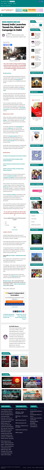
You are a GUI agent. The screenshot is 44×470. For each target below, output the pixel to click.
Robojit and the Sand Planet (21, 429)
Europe (32, 221)
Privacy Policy (8, 5)
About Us (5, 3)
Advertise (14, 3)
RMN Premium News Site (21, 420)
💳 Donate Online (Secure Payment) (14, 301)
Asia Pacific (33, 218)
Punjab (13, 356)
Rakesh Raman (8, 73)
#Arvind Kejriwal (17, 35)
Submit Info (10, 3)
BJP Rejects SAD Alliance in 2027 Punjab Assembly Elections (32, 384)
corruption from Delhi (11, 175)
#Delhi (22, 35)
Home (2, 3)
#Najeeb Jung (9, 36)
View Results (14, 229)
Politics (38, 379)
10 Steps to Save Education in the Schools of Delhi (15, 155)
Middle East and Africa (36, 224)
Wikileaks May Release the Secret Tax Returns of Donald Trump (8, 316)
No (5, 223)
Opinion (23, 356)
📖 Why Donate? (15, 306)
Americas (33, 215)
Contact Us (3, 5)
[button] (37, 15)
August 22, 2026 (28, 398)
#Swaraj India (15, 36)
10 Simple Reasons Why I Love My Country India (32, 395)
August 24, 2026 (7, 398)
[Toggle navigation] (42, 15)
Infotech (4, 393)
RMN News (10, 33)
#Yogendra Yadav (22, 36)
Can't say (7, 225)
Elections (31, 379)
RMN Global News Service (21, 409)
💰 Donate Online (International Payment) (15, 304)
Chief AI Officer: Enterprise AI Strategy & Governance (11, 396)
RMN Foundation (19, 432)
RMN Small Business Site (21, 422)
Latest (4, 356)
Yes (6, 222)
